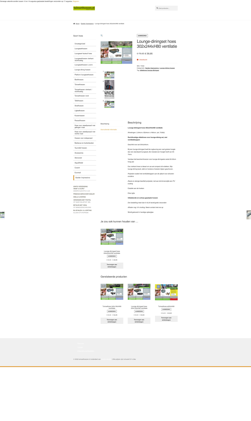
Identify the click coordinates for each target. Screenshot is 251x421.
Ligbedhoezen (80, 110)
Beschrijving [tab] (105, 124)
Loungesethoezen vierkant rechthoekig (84, 59)
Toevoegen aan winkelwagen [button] (112, 265)
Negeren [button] (76, 1)
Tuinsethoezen (80, 84)
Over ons (80, 343)
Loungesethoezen (81, 48)
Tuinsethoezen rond (82, 96)
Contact (80, 347)
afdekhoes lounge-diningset (149, 70)
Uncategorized (80, 43)
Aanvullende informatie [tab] (109, 129)
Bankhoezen (79, 79)
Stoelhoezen (79, 105)
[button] (102, 35)
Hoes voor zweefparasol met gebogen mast (85, 126)
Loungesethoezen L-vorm (84, 64)
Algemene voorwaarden (85, 351)
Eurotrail (78, 172)
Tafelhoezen (79, 100)
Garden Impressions (87, 24)
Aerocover (78, 158)
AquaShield (79, 163)
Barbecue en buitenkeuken (84, 143)
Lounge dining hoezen (167, 68)
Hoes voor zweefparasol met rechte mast (85, 132)
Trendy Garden (106, 359)
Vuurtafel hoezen (81, 148)
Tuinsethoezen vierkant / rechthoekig (83, 90)
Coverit (77, 167)
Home (77, 24)
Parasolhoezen (80, 120)
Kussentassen (80, 115)
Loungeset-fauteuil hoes (83, 53)
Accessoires (79, 153)
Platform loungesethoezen (84, 74)
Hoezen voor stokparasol (83, 138)
